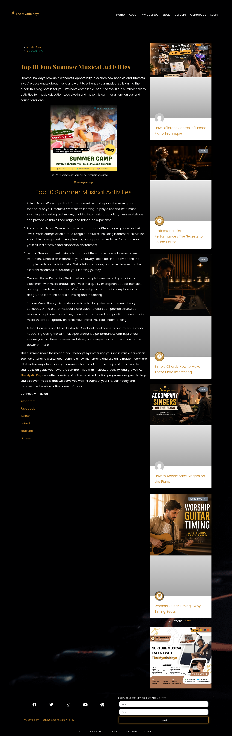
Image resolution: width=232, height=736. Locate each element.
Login (214, 15)
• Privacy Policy (30, 719)
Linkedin (26, 423)
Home (120, 15)
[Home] (102, 704)
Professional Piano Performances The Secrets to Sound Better (179, 236)
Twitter (25, 416)
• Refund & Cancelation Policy (58, 719)
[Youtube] (85, 704)
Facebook (28, 408)
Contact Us (198, 15)
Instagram (28, 401)
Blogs (166, 15)
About (133, 15)
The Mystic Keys (32, 375)
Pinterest (27, 438)
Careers (180, 15)
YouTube (27, 431)
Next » (189, 621)
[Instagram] (68, 704)
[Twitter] (51, 704)
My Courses (150, 15)
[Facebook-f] (34, 704)
